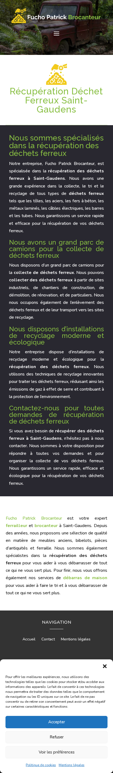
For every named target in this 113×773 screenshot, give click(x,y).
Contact (48, 639)
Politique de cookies (41, 765)
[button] (105, 666)
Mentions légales (71, 765)
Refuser (57, 737)
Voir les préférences (57, 752)
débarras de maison (85, 578)
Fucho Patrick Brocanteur (34, 518)
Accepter (56, 722)
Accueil (28, 639)
